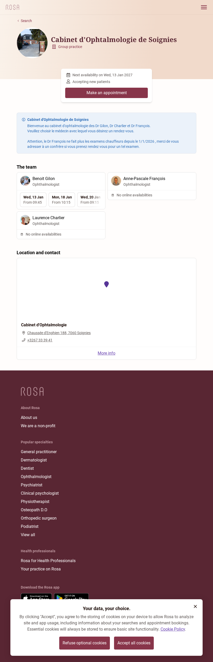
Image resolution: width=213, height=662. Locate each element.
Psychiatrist (31, 484)
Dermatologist (34, 460)
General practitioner (39, 451)
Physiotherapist (35, 501)
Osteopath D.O (34, 509)
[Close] (195, 606)
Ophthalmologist (36, 476)
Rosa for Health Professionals (48, 560)
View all (28, 534)
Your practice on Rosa (41, 569)
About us (29, 417)
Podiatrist (29, 526)
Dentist (27, 468)
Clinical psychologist (40, 493)
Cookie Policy (173, 629)
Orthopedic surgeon (39, 518)
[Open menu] (204, 7)
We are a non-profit (38, 425)
